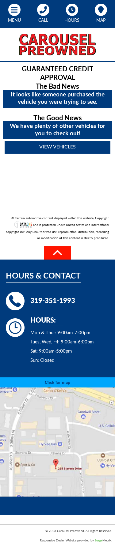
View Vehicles (57, 146)
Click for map (57, 382)
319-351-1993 (52, 300)
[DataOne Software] (23, 225)
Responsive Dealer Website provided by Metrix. (76, 540)
